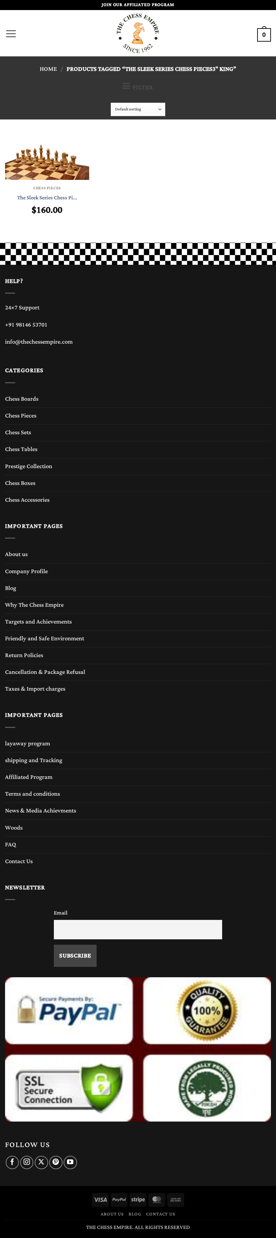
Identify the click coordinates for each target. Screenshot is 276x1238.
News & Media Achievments (40, 810)
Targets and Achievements (38, 622)
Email (61, 913)
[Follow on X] (41, 1162)
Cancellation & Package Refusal (45, 672)
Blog (10, 588)
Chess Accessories (27, 500)
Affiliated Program (29, 777)
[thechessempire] (138, 33)
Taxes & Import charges (35, 689)
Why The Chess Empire (34, 605)
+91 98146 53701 (26, 325)
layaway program (27, 743)
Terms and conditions (32, 794)
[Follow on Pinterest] (55, 1162)
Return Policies (24, 655)
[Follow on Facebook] (12, 1162)
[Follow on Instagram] (26, 1162)
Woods (14, 828)
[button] (11, 32)
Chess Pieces (20, 416)
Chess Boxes (20, 483)
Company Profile (26, 571)
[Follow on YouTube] (70, 1162)
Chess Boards (21, 399)
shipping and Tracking (33, 760)
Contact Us (19, 861)
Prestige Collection (28, 466)
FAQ (10, 844)
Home (48, 69)
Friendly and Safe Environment (44, 638)
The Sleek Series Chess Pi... (47, 197)
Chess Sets (18, 432)
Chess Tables (21, 449)
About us (16, 554)
